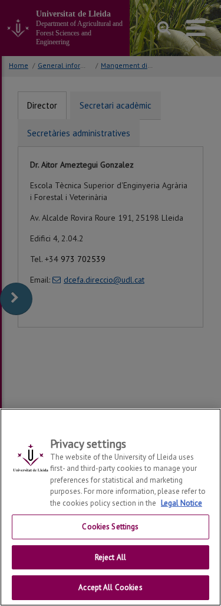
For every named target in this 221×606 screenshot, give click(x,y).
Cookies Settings (110, 527)
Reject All (110, 557)
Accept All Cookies (110, 587)
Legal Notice (181, 503)
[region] (110, 507)
